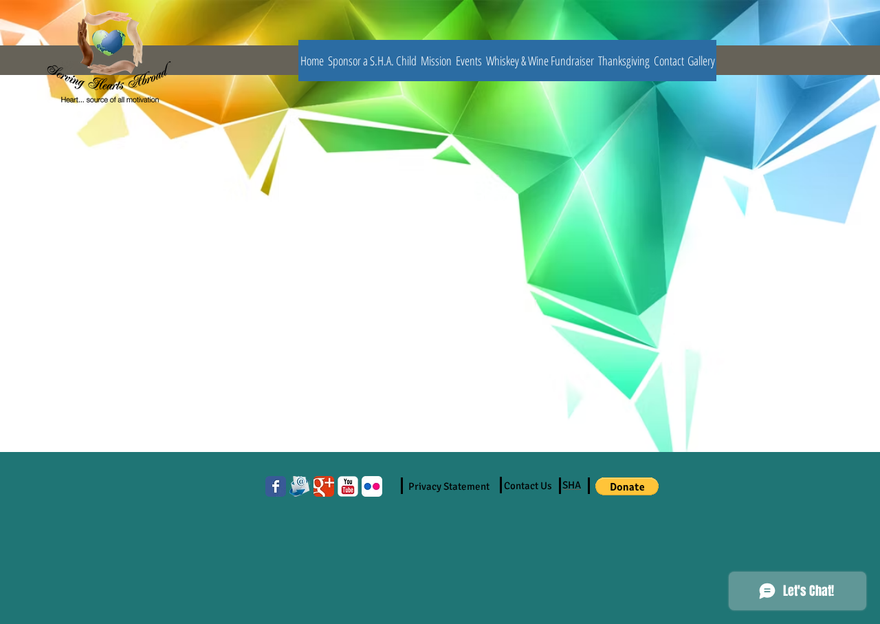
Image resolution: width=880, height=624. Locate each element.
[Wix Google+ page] (324, 486)
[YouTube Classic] (348, 486)
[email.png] (299, 486)
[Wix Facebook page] (275, 486)
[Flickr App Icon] (372, 486)
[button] (627, 486)
